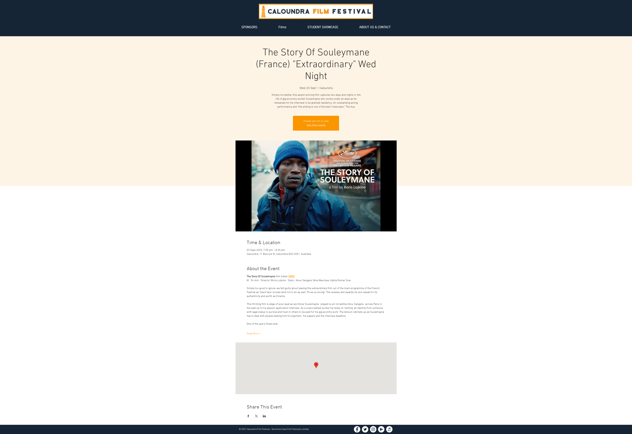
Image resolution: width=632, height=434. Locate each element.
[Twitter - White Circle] (365, 429)
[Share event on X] (256, 416)
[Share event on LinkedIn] (264, 416)
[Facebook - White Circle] (357, 429)
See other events (316, 125)
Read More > (254, 333)
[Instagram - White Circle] (373, 429)
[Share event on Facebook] (248, 416)
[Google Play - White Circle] (381, 429)
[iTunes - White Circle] (389, 429)
